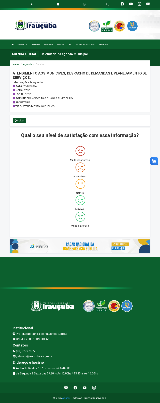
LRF (69, 44)
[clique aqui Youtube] (84, 387)
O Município (35, 44)
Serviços (60, 44)
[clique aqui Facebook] (75, 387)
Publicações (103, 44)
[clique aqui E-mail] (66, 387)
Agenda (27, 64)
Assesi (66, 398)
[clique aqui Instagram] (94, 387)
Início (16, 64)
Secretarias (48, 44)
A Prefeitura (22, 44)
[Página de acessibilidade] (84, 4)
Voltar (20, 120)
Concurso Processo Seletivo (85, 44)
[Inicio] (13, 44)
